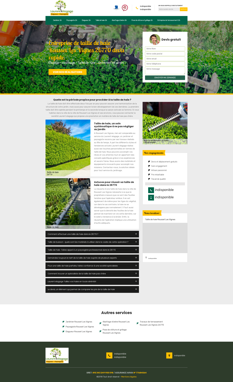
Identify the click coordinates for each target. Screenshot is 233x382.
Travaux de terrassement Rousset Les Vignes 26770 (152, 323)
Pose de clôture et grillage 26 (142, 20)
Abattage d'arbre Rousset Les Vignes (116, 323)
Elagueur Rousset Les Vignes (79, 331)
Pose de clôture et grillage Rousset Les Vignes (115, 331)
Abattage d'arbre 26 (119, 20)
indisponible (145, 6)
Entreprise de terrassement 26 (169, 20)
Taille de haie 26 (101, 20)
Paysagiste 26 (72, 20)
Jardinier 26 (57, 20)
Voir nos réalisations (67, 72)
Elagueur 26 (86, 20)
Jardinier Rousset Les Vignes (79, 322)
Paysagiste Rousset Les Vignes (80, 327)
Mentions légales (129, 377)
